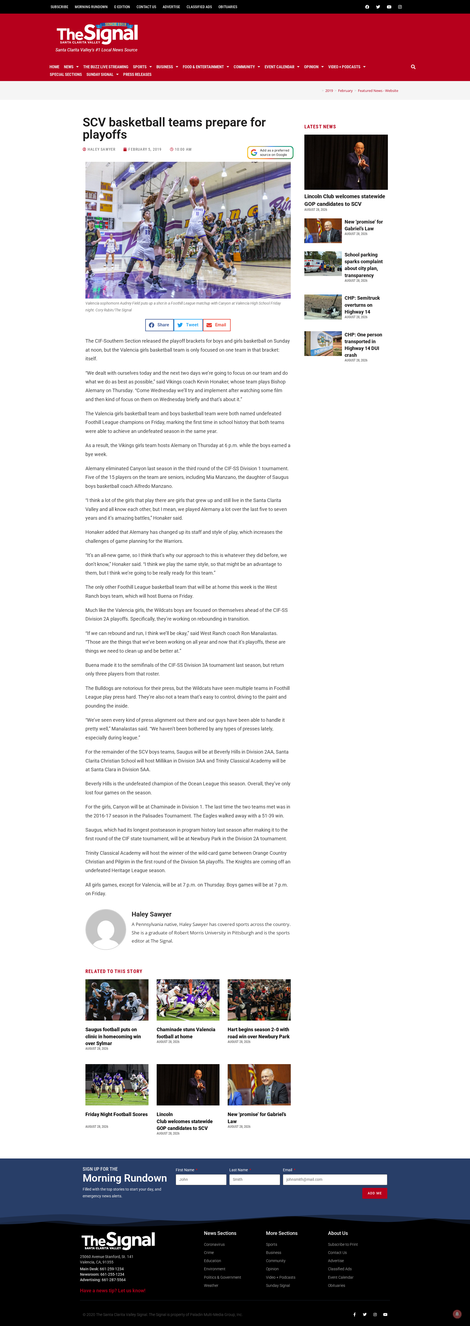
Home (54, 66)
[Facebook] (367, 7)
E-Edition (122, 7)
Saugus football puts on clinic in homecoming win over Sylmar (113, 1036)
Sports (140, 66)
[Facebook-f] (354, 1314)
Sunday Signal (99, 74)
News (68, 66)
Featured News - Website (378, 90)
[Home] (318, 90)
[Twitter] (378, 7)
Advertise (171, 7)
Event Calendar (279, 66)
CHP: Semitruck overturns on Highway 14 (362, 304)
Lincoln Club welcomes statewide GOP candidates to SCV (185, 1121)
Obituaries (227, 7)
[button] (413, 67)
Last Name (239, 1170)
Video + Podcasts (344, 66)
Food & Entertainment (203, 66)
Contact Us (146, 7)
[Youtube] (389, 7)
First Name (185, 1170)
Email (288, 1170)
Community (244, 66)
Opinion (311, 66)
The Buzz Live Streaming (105, 66)
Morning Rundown (91, 7)
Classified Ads (199, 7)
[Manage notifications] (457, 1314)
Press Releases (137, 74)
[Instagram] (400, 7)
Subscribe (59, 7)
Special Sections (66, 74)
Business (164, 66)
